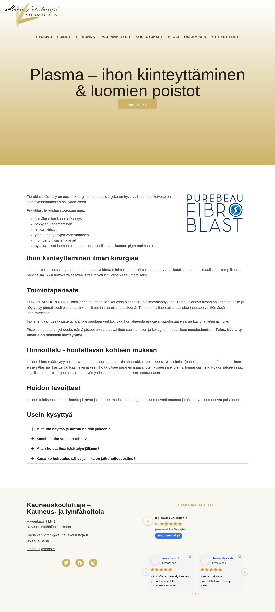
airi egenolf (170, 558)
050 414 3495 (38, 541)
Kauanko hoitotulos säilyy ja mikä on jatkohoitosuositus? (85, 459)
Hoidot (64, 37)
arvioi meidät (166, 535)
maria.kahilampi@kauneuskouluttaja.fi (57, 535)
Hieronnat (86, 37)
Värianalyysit (116, 37)
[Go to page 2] (198, 594)
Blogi (173, 37)
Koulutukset (149, 37)
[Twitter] (66, 563)
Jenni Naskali (222, 558)
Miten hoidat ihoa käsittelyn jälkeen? (67, 449)
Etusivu (44, 37)
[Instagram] (93, 563)
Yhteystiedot (225, 37)
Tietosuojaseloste (41, 549)
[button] (137, 429)
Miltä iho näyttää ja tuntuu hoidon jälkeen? (73, 429)
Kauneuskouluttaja (171, 518)
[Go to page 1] (195, 594)
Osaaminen (195, 37)
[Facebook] (79, 563)
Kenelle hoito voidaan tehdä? (61, 439)
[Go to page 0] (192, 594)
